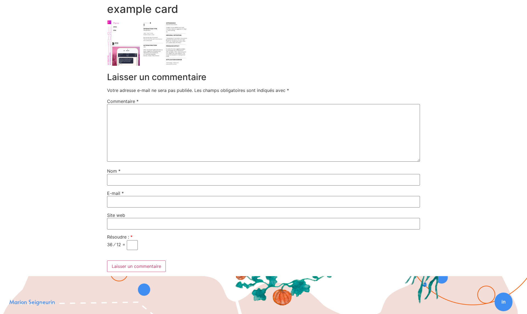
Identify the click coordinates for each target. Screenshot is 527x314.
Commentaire (123, 101)
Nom (113, 171)
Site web (116, 215)
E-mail (115, 193)
